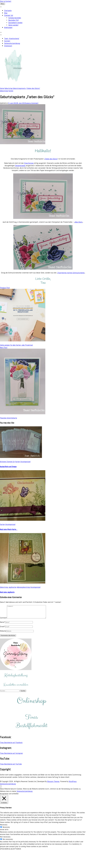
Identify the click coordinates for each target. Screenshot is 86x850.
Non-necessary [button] (5, 836)
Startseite (8, 10)
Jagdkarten (12, 587)
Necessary (6, 827)
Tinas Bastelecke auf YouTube (11, 764)
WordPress (73, 781)
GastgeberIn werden (15, 22)
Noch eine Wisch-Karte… (8, 529)
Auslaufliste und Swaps (8, 466)
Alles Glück (78, 222)
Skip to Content (5, 1)
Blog (5, 13)
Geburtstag (4, 91)
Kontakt (7, 41)
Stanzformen (29, 163)
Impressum (8, 45)
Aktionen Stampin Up (7, 461)
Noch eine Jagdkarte (7, 592)
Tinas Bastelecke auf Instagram (11, 753)
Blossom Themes (53, 781)
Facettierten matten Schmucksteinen (71, 272)
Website (3, 631)
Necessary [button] (3, 824)
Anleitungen (8, 27)
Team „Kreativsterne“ (11, 38)
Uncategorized (25, 461)
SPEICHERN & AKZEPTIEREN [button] (10, 849)
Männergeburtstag (23, 587)
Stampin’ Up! (8, 15)
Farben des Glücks (51, 159)
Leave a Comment (32, 103)
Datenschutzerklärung (12, 43)
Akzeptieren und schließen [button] (9, 793)
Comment (3, 618)
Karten (10, 91)
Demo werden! (13, 25)
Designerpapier (20, 165)
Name (2, 622)
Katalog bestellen (14, 18)
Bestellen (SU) (13, 20)
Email (2, 626)
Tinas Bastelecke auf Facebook (11, 742)
